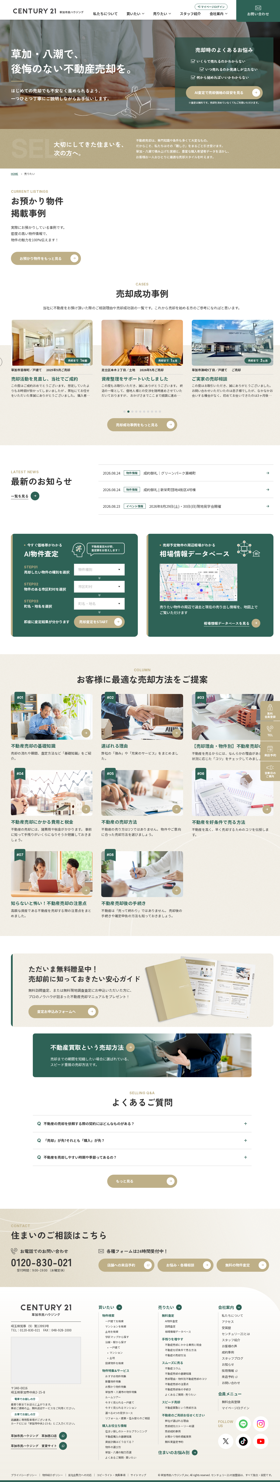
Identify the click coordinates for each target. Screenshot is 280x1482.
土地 (112, 1358)
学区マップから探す (117, 1337)
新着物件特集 (113, 1381)
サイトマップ (138, 1475)
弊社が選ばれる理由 (177, 1421)
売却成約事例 (173, 1431)
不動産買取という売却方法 (180, 1407)
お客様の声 (229, 1346)
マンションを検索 (115, 1326)
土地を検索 (111, 1331)
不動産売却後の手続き (178, 1389)
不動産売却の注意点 (177, 1384)
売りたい (160, 13)
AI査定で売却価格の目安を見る (219, 92)
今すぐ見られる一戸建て (119, 1402)
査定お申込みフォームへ (56, 1011)
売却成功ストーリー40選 (179, 1426)
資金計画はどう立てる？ (119, 1442)
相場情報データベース (178, 1331)
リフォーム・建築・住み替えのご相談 (127, 1418)
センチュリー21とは (236, 1334)
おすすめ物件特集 (115, 1376)
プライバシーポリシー (24, 1475)
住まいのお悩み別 (174, 1452)
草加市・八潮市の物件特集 (121, 1392)
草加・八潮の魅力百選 (118, 1452)
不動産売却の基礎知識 (178, 1373)
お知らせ (228, 1364)
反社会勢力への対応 (80, 1475)
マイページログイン (213, 7)
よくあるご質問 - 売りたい (180, 1394)
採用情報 (228, 1370)
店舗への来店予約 (121, 1265)
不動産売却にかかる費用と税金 (183, 1344)
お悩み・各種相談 (180, 1265)
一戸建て (115, 1347)
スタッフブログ (232, 1358)
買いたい (133, 13)
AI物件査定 (171, 1321)
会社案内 (217, 13)
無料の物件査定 (237, 1265)
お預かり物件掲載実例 (178, 1436)
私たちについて (105, 13)
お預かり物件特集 (115, 1386)
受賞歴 (226, 1327)
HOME (14, 174)
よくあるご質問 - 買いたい (120, 1457)
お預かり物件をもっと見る (41, 258)
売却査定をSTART (93, 621)
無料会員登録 (231, 1402)
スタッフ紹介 (190, 13)
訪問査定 (170, 1326)
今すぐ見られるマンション (121, 1407)
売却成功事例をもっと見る (137, 424)
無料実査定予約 (174, 1442)
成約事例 (228, 1352)
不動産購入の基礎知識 (118, 1436)
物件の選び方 (113, 1447)
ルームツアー (113, 1397)
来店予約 (228, 1376)
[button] (124, 412)
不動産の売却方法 (175, 1355)
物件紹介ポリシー (52, 1475)
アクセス (228, 1321)
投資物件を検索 (114, 1363)
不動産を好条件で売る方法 (180, 1350)
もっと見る (124, 1181)
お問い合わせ (231, 1383)
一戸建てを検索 (114, 1321)
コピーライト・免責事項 (111, 1475)
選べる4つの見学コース (119, 1413)
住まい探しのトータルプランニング (126, 1431)
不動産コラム (173, 1368)
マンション (116, 1352)
